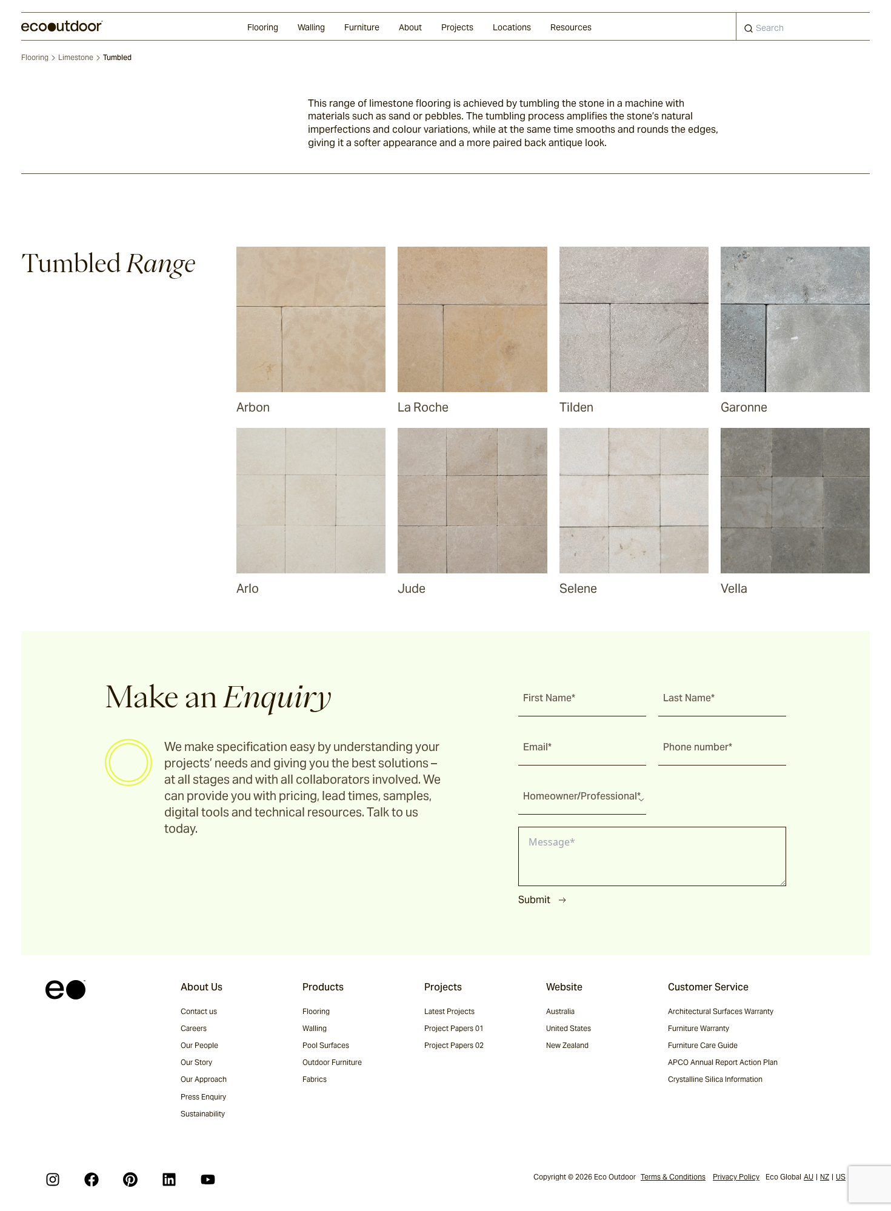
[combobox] (803, 26)
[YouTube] (208, 1179)
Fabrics (314, 1079)
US (841, 1176)
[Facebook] (91, 1179)
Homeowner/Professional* (582, 796)
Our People (199, 1045)
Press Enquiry (203, 1096)
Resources (571, 27)
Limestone (75, 57)
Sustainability (203, 1113)
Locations (512, 27)
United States (568, 1028)
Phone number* (697, 747)
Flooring (262, 27)
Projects (457, 27)
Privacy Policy (736, 1176)
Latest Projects (449, 1011)
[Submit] (749, 31)
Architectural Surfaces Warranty (720, 1011)
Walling (311, 27)
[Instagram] (52, 1179)
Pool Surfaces (325, 1045)
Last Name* (689, 698)
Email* (537, 747)
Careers (194, 1028)
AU (808, 1176)
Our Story (196, 1062)
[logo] (62, 26)
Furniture (361, 27)
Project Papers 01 (454, 1028)
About (410, 27)
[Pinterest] (130, 1179)
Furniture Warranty (698, 1028)
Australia (560, 1011)
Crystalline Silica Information (715, 1079)
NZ (824, 1176)
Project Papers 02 (454, 1045)
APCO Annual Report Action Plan (723, 1062)
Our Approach (204, 1079)
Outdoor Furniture (332, 1062)
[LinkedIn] (169, 1179)
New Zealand (567, 1045)
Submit (534, 899)
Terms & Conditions (673, 1176)
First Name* (549, 698)
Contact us (199, 1011)
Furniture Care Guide (703, 1045)
